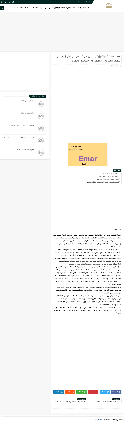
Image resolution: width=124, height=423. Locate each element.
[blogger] (13, 2)
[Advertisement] (62, 33)
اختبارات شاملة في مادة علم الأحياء (22, 125)
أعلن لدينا (81, 2)
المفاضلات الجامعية (24, 8)
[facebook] (1, 2)
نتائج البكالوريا (71, 8)
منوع (13, 8)
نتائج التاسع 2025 (84, 8)
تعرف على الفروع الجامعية (42, 8)
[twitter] (5, 2)
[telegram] (9, 2)
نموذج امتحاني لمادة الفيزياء (109, 176)
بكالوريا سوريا (98, 420)
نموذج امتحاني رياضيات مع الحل (108, 179)
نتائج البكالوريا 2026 (27, 101)
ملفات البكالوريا (59, 8)
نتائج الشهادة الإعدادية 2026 (24, 150)
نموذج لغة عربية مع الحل (110, 174)
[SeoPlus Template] (122, 419)
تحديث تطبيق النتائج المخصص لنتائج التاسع (103, 182)
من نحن (88, 2)
